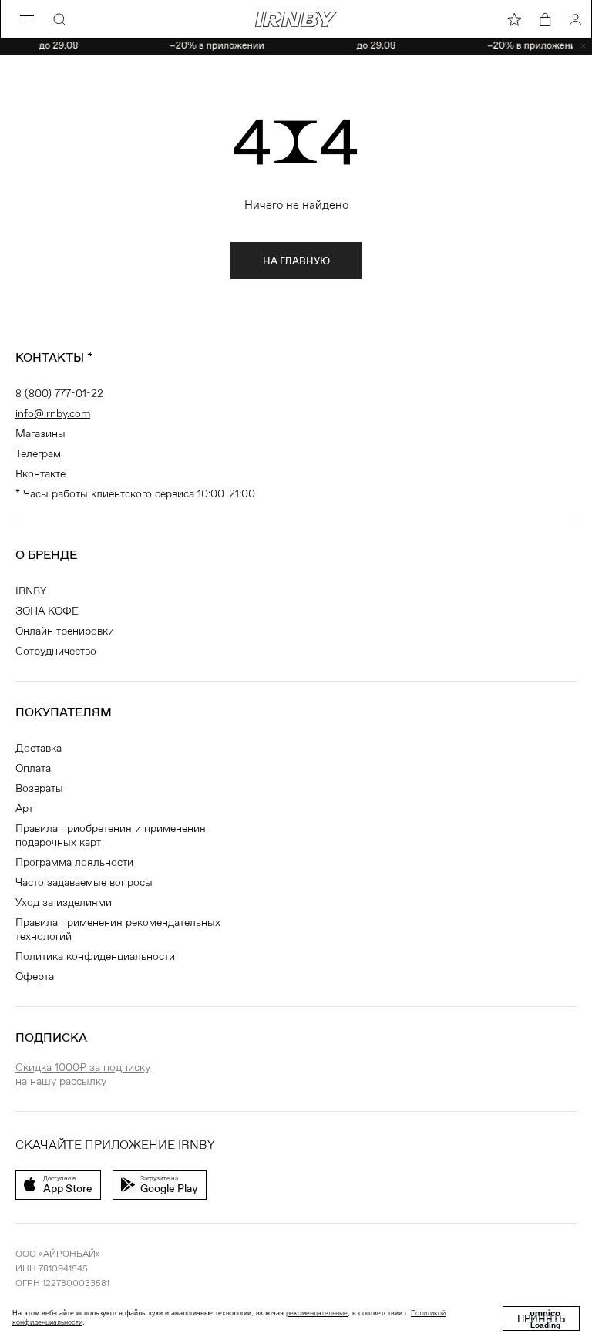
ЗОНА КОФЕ (47, 611)
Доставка (38, 748)
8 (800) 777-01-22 (59, 393)
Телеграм (38, 453)
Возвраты (39, 788)
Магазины (40, 433)
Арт (24, 808)
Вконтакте (40, 473)
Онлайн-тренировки (64, 631)
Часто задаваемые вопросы (84, 882)
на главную (296, 261)
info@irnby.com (52, 413)
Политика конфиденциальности (95, 956)
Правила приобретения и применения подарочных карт (110, 835)
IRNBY (30, 591)
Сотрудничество (55, 651)
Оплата (33, 768)
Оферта (34, 976)
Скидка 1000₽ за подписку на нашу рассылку (82, 1074)
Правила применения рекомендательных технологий (117, 929)
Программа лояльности (74, 862)
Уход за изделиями (63, 902)
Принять (541, 1318)
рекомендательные (317, 1313)
